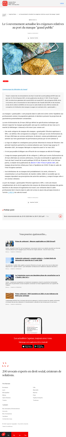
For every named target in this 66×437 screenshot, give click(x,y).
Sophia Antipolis (38, 397)
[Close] (1, 3)
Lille (34, 387)
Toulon (4, 400)
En (8, 435)
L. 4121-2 (11, 192)
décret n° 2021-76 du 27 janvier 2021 (43, 163)
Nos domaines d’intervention (11, 408)
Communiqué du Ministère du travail (14, 89)
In (19, 435)
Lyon (3, 390)
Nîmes (4, 395)
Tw (25, 435)
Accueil (4, 14)
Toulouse (35, 400)
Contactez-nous (7, 419)
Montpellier (5, 392)
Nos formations (7, 414)
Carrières (5, 416)
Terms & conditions (7, 426)
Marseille (35, 390)
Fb (14, 435)
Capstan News (12, 14)
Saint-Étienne (6, 397)
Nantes (35, 392)
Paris (34, 395)
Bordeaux (5, 387)
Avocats (4, 411)
